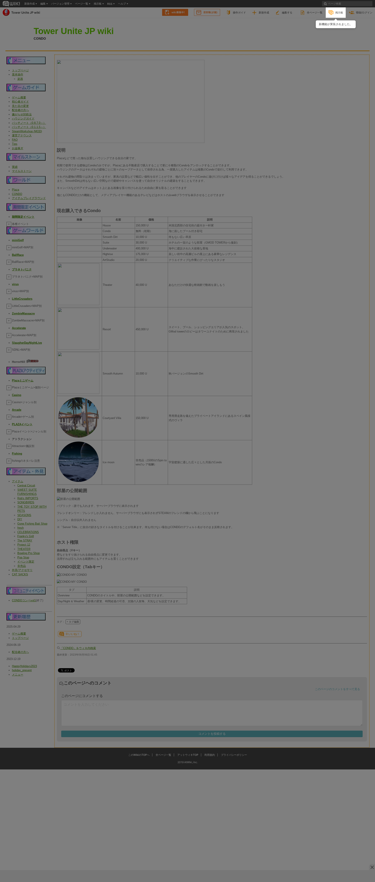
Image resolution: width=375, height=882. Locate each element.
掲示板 (339, 12)
